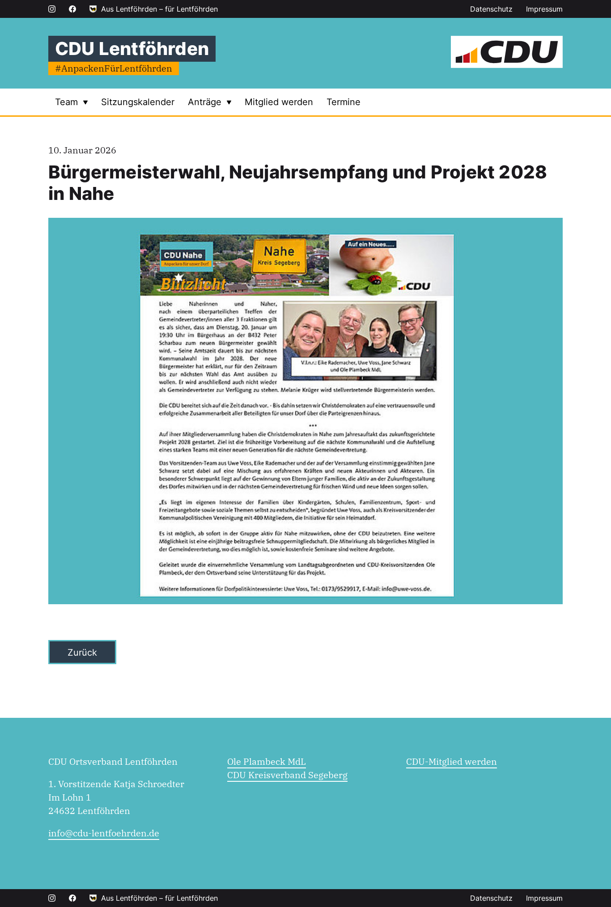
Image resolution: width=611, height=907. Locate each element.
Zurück (82, 652)
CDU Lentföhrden (132, 48)
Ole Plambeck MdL (266, 761)
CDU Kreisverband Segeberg (287, 775)
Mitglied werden (279, 102)
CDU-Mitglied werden (451, 761)
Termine (344, 102)
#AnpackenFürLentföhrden (113, 68)
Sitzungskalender (137, 102)
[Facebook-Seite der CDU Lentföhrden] (72, 9)
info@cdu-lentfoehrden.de (103, 833)
